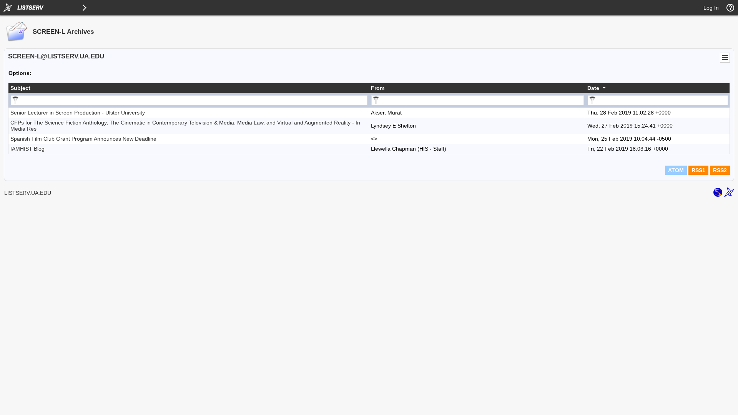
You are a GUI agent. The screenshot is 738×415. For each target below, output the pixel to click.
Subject (20, 88)
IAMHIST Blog (27, 149)
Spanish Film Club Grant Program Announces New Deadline (83, 139)
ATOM (676, 170)
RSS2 (720, 170)
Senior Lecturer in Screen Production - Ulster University (77, 113)
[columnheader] (188, 88)
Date (593, 88)
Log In (711, 8)
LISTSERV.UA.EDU (27, 193)
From (377, 88)
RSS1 (698, 170)
